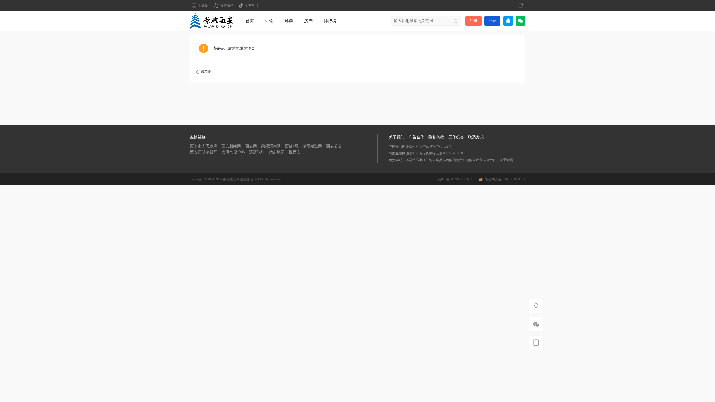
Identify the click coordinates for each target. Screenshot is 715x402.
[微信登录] (520, 21)
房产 (308, 21)
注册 (473, 21)
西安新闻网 (231, 146)
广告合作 (416, 137)
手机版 (203, 6)
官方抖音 (251, 6)
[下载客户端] (536, 343)
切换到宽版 (521, 5)
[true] (456, 21)
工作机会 (456, 137)
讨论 (269, 21)
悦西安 (295, 152)
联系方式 (476, 137)
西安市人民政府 (203, 146)
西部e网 (291, 146)
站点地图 (277, 152)
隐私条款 (436, 137)
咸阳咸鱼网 (312, 146)
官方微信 (226, 6)
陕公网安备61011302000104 (505, 179)
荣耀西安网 (231, 179)
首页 (250, 21)
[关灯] (536, 306)
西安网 (251, 146)
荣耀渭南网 (271, 146)
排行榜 (330, 21)
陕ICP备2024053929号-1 (455, 179)
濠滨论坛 (257, 152)
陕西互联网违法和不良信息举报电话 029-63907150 (426, 153)
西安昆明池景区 (203, 152)
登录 (492, 21)
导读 (289, 21)
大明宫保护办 (233, 152)
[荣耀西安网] (211, 21)
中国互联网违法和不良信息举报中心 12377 (420, 147)
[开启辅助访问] (512, 5)
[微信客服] (536, 324)
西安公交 (334, 146)
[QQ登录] (508, 21)
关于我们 (396, 137)
